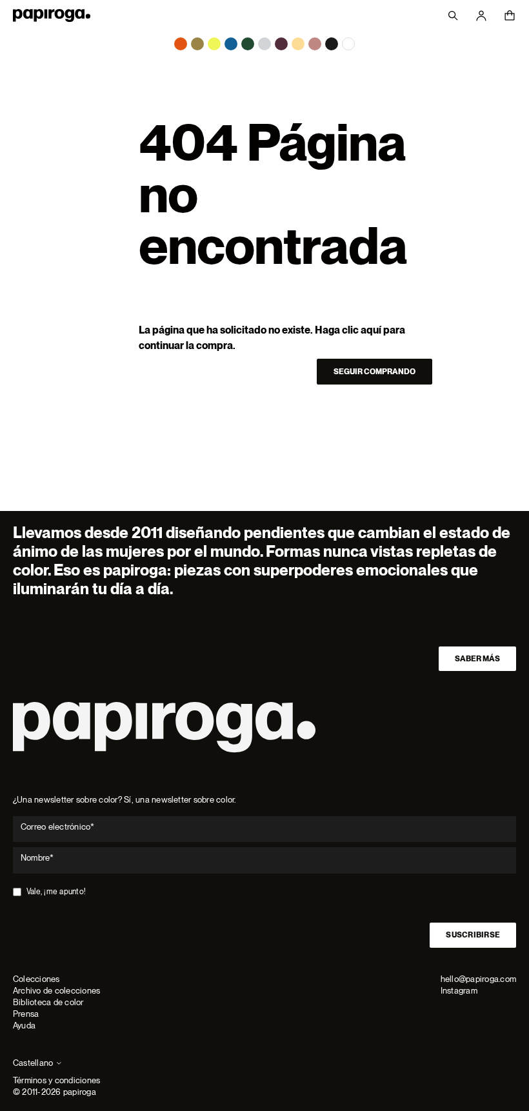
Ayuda (24, 1025)
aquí (371, 330)
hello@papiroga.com (478, 979)
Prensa (26, 1014)
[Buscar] (452, 15)
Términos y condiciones (56, 1080)
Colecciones (36, 979)
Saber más (477, 658)
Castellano (33, 1063)
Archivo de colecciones (56, 991)
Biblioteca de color (48, 1002)
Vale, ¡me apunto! (56, 891)
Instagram (459, 991)
